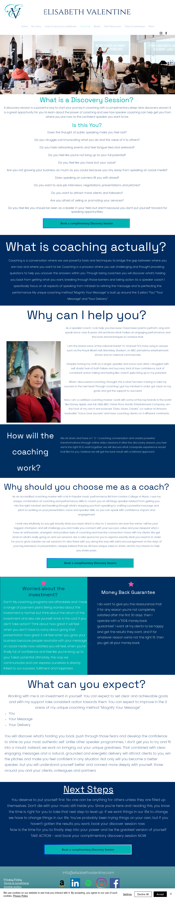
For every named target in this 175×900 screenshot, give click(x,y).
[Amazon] (62, 883)
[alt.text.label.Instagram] (161, 33)
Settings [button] (127, 894)
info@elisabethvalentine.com (88, 872)
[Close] (171, 894)
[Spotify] (88, 883)
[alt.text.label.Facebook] (166, 33)
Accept (160, 894)
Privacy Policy (20, 895)
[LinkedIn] (75, 883)
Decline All (143, 894)
